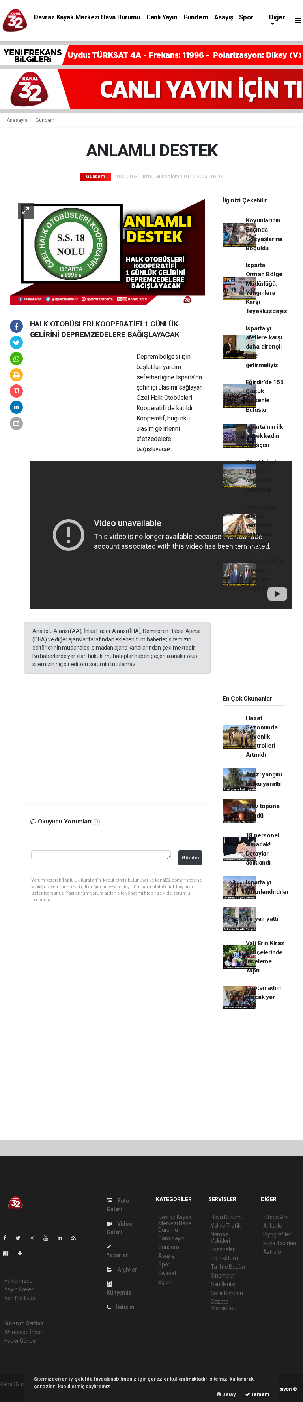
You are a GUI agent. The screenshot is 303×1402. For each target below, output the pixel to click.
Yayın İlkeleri (19, 1289)
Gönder (191, 858)
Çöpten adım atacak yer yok (264, 997)
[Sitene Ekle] (23, 1253)
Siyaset (167, 1273)
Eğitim (166, 1282)
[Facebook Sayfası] (8, 1238)
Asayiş (223, 17)
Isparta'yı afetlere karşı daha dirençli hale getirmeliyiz (264, 347)
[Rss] (76, 1238)
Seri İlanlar (223, 1284)
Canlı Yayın (161, 17)
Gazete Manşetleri (223, 1304)
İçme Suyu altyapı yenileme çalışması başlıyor (260, 525)
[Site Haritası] (9, 1253)
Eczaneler (223, 1249)
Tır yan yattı (262, 918)
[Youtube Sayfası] (48, 1238)
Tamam (259, 1394)
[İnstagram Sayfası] (35, 1238)
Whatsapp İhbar (23, 1332)
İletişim (125, 1307)
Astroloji (273, 1252)
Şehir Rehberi (227, 1293)
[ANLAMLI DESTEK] (107, 249)
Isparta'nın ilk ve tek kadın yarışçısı (264, 436)
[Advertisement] (83, 403)
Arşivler (126, 1269)
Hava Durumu (227, 1217)
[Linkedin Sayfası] (63, 1238)
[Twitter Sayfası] (21, 1238)
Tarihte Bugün (228, 1267)
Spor (246, 17)
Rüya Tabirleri (279, 1243)
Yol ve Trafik (226, 1226)
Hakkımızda (18, 1281)
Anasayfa (18, 120)
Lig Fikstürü (224, 1258)
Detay (228, 1394)
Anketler (273, 1226)
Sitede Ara (276, 1217)
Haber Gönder (21, 1341)
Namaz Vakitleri (220, 1237)
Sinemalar (223, 1275)
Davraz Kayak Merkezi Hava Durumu (87, 17)
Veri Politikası (20, 1298)
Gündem (195, 17)
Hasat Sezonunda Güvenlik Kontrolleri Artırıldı (262, 736)
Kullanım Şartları (23, 1323)
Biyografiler (277, 1234)
